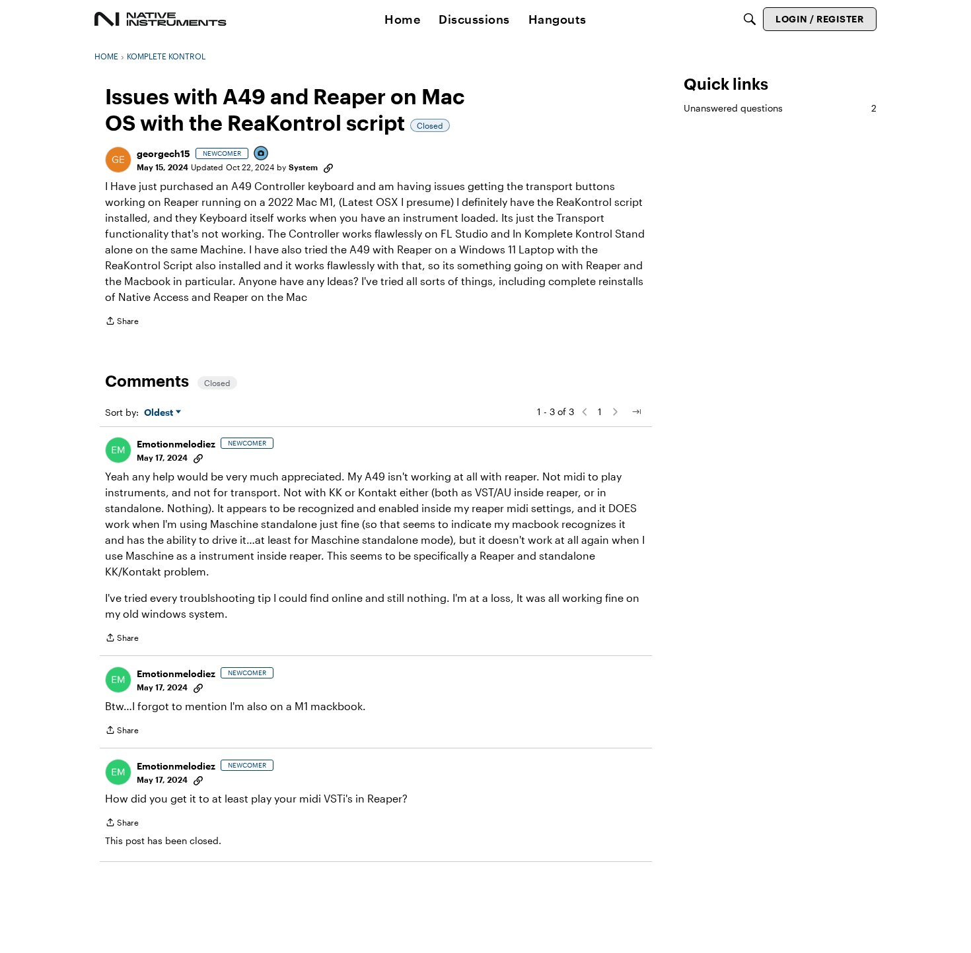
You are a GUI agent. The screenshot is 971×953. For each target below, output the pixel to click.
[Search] (750, 19)
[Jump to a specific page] (636, 411)
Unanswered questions (780, 108)
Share (122, 322)
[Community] (160, 19)
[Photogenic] (262, 154)
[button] (118, 160)
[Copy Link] (328, 167)
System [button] (303, 167)
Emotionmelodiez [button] (176, 443)
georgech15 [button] (163, 153)
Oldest (160, 413)
